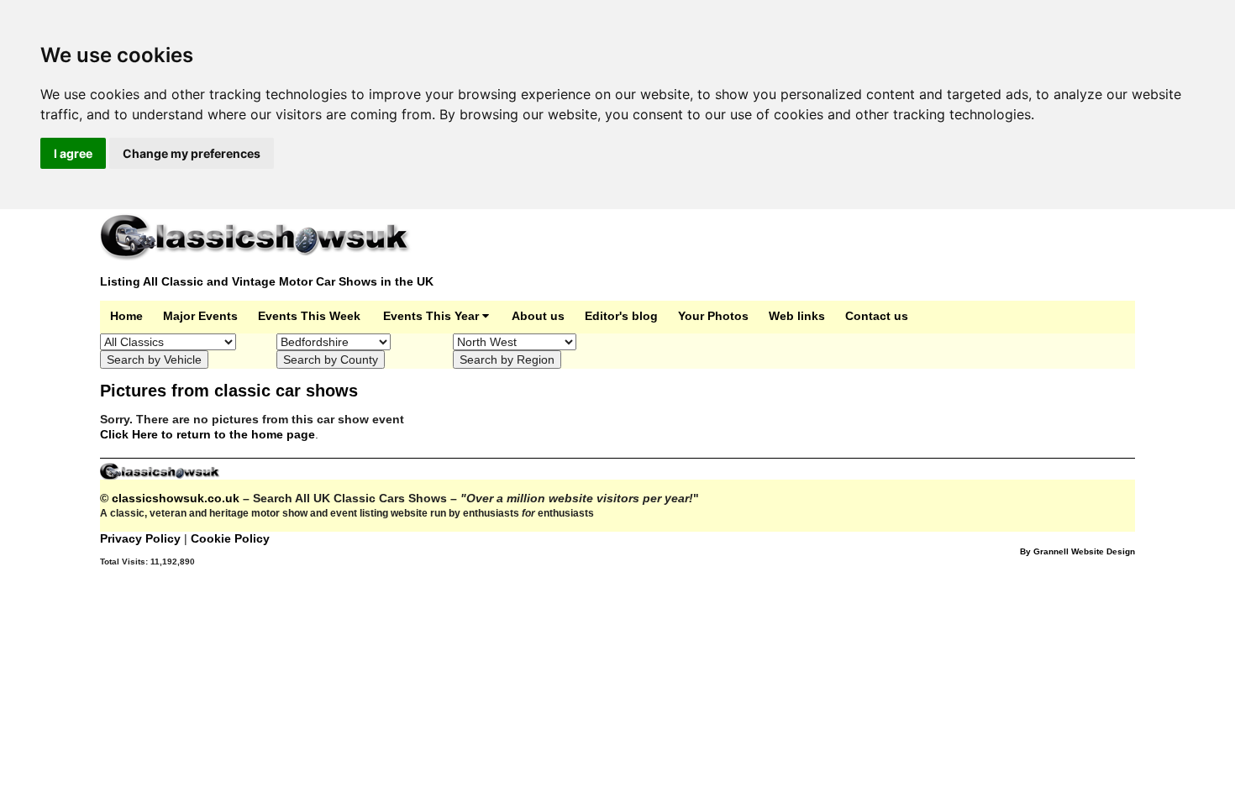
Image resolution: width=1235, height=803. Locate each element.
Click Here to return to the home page (207, 434)
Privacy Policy (142, 538)
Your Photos (713, 316)
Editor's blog (621, 316)
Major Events (200, 316)
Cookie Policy (230, 538)
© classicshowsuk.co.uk (169, 498)
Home (126, 316)
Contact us (876, 316)
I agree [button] (73, 153)
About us (538, 316)
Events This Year (432, 316)
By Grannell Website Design (1077, 551)
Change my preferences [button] (191, 153)
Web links (797, 316)
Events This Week (309, 316)
